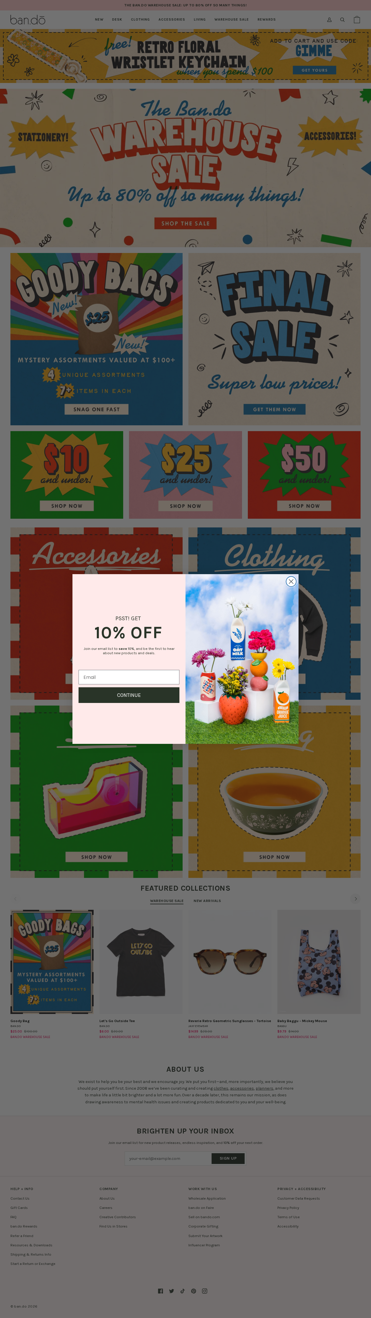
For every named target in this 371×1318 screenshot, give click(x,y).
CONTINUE (129, 695)
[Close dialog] (291, 581)
